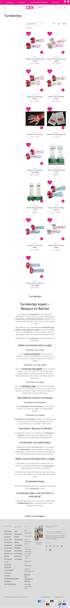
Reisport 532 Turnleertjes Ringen (35, 246)
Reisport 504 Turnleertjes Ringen (56, 246)
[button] (56, 7)
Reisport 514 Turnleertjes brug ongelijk (56, 60)
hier (30, 584)
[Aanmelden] (65, 532)
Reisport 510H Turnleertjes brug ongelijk (35, 284)
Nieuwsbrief (8, 545)
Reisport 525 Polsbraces (35, 134)
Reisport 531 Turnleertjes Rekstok (56, 209)
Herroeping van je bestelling (8, 562)
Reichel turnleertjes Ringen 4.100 (35, 209)
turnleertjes (33, 338)
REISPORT (17, 548)
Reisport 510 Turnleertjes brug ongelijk (35, 60)
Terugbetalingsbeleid (11, 578)
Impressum (8, 531)
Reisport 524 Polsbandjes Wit (56, 134)
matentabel (48, 466)
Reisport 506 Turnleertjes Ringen (56, 97)
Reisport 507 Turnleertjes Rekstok (35, 97)
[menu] (5, 7)
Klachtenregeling (10, 584)
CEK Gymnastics (13, 597)
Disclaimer (8, 581)
